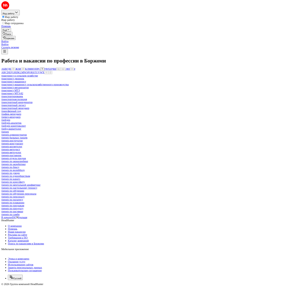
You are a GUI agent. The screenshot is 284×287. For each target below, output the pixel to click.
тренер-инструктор (12, 140)
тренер (5, 131)
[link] (6, 34)
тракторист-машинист (13, 81)
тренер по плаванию (12, 202)
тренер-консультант (12, 143)
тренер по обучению (12, 190)
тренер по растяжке (12, 211)
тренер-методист (10, 149)
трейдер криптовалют (13, 125)
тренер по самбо (10, 214)
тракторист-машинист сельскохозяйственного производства (35, 84)
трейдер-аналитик (11, 123)
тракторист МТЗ (10, 90)
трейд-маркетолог (11, 128)
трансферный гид (11, 111)
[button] (5, 41)
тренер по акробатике (13, 164)
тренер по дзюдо (10, 173)
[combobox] (15, 277)
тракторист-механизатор (15, 87)
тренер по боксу (10, 167)
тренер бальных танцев (14, 137)
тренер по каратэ (10, 179)
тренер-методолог (11, 152)
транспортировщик (12, 96)
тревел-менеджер (11, 117)
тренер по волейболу (13, 170)
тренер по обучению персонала (18, 193)
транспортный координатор (17, 102)
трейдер (5, 120)
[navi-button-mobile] (4, 51)
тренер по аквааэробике (14, 161)
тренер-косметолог (11, 146)
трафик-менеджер (11, 114)
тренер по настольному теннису (19, 187)
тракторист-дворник (12, 78)
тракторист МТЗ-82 (12, 93)
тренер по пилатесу (12, 199)
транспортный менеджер (15, 108)
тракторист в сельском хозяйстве (19, 75)
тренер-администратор (14, 134)
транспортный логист (13, 105)
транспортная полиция (14, 99)
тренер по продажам (12, 205)
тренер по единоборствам (15, 176)
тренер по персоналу (13, 196)
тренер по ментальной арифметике (20, 185)
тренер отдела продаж (13, 158)
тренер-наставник (11, 155)
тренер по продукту (12, 208)
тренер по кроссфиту (13, 182)
